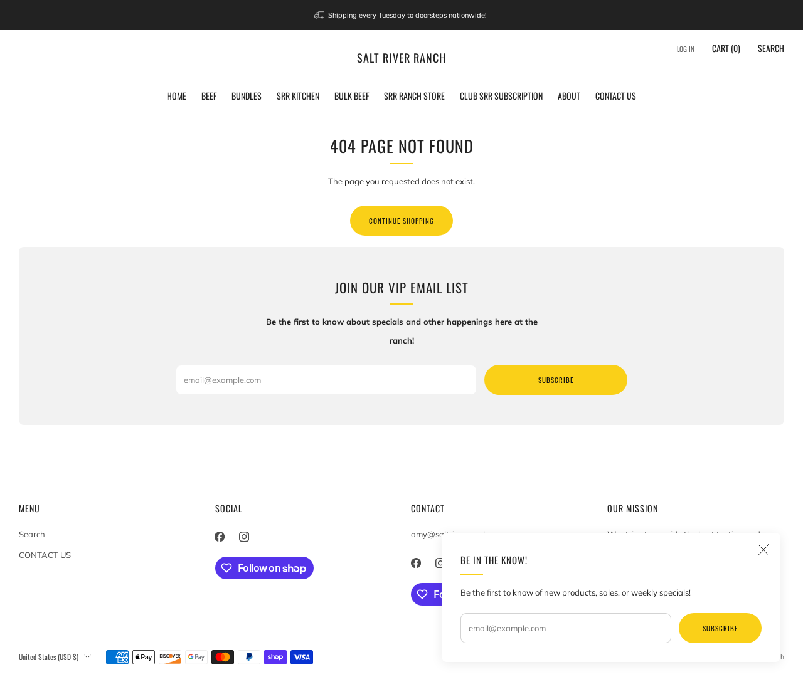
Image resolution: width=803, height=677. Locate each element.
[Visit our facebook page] (220, 537)
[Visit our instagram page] (244, 537)
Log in (685, 49)
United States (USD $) (48, 656)
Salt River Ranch (401, 58)
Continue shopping (401, 221)
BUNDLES (246, 95)
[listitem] (402, 15)
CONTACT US (615, 95)
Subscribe (720, 628)
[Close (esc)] (763, 550)
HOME (176, 95)
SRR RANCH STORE (414, 95)
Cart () (726, 48)
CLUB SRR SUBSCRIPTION (501, 95)
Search (771, 48)
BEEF (208, 95)
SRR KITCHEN (298, 95)
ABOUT (569, 95)
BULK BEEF (351, 95)
